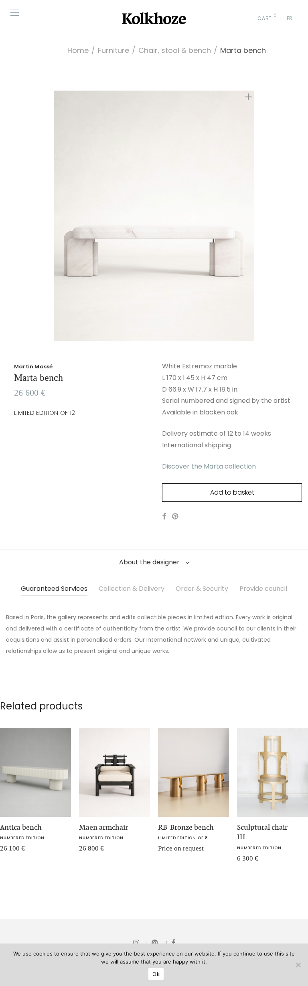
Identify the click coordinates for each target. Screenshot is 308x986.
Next (249, 216)
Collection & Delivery (131, 588)
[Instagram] (140, 942)
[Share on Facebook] (164, 517)
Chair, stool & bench (174, 50)
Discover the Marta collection (209, 466)
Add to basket (232, 492)
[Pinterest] (159, 942)
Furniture (113, 50)
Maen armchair (103, 827)
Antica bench (21, 827)
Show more (89, 851)
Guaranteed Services (54, 588)
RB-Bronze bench (186, 827)
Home (78, 50)
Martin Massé (33, 366)
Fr (290, 18)
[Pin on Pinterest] (175, 517)
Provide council (263, 588)
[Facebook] (173, 942)
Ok (156, 974)
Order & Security (202, 588)
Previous (58, 216)
